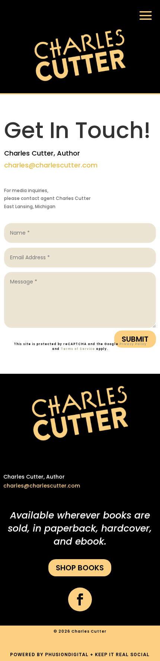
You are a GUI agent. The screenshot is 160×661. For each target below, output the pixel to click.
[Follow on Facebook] (80, 599)
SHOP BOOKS (80, 568)
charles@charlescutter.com (50, 165)
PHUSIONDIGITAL (67, 654)
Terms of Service (78, 349)
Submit (135, 339)
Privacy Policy (133, 344)
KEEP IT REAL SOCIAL (122, 654)
